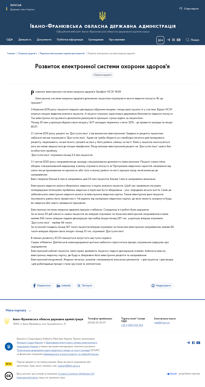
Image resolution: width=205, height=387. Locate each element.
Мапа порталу (16, 310)
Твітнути (87, 285)
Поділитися (43, 285)
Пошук (195, 40)
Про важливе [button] (117, 39)
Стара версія (191, 9)
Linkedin (66, 285)
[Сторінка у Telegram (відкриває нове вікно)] (169, 40)
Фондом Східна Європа (30, 342)
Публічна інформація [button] (70, 39)
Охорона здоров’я (27, 54)
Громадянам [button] (95, 39)
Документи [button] (44, 39)
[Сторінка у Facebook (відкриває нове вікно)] (174, 40)
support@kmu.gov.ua (69, 366)
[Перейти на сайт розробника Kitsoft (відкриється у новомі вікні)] (172, 374)
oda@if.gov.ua (162, 322)
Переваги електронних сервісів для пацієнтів (62, 54)
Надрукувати (163, 285)
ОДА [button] (9, 39)
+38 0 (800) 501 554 (132, 325)
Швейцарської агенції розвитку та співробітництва (71, 354)
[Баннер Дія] (160, 40)
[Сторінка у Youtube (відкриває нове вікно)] (178, 40)
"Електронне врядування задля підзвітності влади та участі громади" (54, 350)
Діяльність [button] (24, 39)
